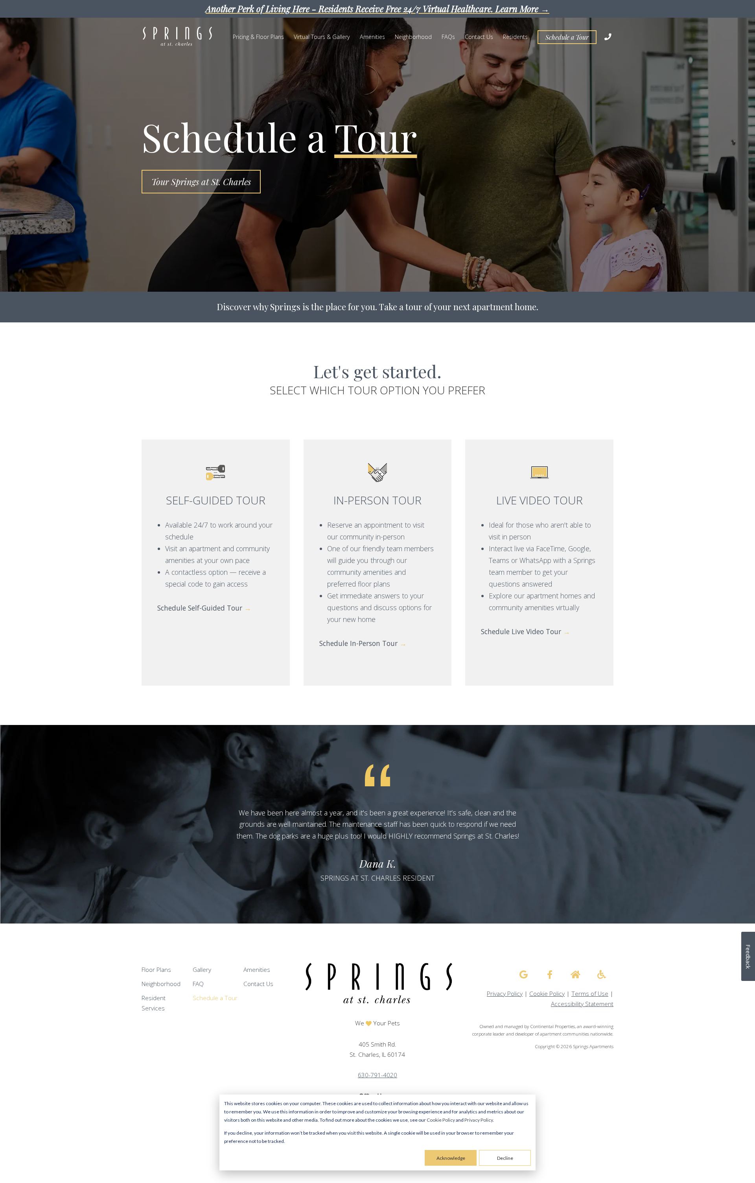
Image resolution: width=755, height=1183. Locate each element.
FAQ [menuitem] (198, 984)
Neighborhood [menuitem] (413, 36)
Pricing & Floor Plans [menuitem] (258, 36)
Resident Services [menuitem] (154, 1003)
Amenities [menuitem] (372, 36)
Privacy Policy (478, 1120)
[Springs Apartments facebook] (550, 974)
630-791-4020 (377, 1075)
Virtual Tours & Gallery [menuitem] (322, 36)
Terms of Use (589, 994)
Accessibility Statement (582, 1004)
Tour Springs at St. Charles (201, 182)
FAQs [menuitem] (448, 36)
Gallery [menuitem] (202, 970)
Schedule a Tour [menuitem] (215, 998)
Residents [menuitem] (515, 36)
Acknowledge (450, 1158)
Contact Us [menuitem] (479, 36)
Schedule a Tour (567, 37)
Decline (505, 1158)
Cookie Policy (441, 1120)
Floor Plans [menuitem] (156, 970)
